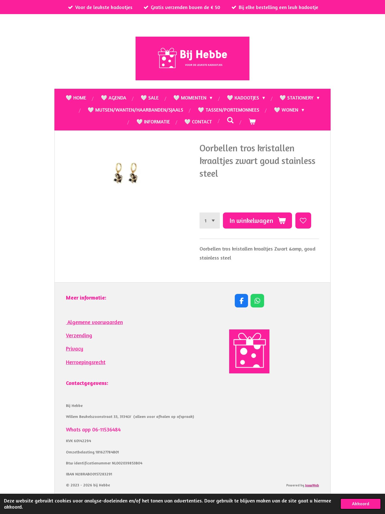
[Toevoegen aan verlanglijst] (303, 220)
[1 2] (210, 220)
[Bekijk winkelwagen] (251, 121)
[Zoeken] (230, 120)
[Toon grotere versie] (249, 351)
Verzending (79, 335)
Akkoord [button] (360, 503)
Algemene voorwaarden (94, 322)
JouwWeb (312, 485)
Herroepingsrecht (85, 362)
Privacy (74, 348)
